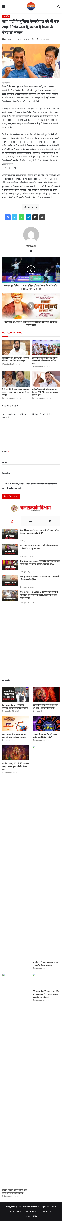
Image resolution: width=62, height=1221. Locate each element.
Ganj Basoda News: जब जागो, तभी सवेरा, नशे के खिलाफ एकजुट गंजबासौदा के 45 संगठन (39, 531)
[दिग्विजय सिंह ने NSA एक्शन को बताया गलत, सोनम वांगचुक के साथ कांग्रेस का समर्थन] (16, 378)
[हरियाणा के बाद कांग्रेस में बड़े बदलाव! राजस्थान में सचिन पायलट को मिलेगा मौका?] (46, 347)
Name (5, 451)
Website (6, 473)
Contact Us (35, 1211)
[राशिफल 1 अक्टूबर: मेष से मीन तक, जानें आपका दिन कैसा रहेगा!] (46, 723)
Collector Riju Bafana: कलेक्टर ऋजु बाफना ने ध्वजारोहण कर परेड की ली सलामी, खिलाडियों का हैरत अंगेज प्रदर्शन (39, 595)
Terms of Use (22, 1211)
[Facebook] (8, 217)
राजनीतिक (6, 16)
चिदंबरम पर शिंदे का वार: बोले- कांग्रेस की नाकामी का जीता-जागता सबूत (15, 359)
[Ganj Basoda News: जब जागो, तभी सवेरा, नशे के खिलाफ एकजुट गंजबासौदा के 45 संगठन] (10, 534)
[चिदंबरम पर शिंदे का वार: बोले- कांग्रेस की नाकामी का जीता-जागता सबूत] (16, 347)
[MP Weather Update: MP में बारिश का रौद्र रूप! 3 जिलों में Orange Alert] (10, 549)
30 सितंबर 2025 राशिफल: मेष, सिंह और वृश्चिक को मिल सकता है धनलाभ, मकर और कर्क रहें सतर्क (46, 994)
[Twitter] (14, 217)
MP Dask (8, 39)
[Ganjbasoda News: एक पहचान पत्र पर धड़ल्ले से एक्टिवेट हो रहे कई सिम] (10, 580)
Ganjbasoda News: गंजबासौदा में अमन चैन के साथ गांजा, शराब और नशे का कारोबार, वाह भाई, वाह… (40, 562)
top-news (31, 207)
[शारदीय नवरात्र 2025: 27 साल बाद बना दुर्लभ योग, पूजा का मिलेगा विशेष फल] (15, 752)
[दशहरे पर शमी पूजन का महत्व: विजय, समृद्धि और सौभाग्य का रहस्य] (46, 852)
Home (11, 1211)
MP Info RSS (47, 1211)
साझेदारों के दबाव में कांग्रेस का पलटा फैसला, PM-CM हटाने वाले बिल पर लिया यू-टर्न (45, 392)
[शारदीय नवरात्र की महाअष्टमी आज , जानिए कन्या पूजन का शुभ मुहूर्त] (15, 1080)
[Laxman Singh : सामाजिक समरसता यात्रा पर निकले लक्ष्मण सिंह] (15, 694)
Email (5, 462)
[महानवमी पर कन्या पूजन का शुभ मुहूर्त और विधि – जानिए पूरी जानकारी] (46, 694)
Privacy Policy (31, 1216)
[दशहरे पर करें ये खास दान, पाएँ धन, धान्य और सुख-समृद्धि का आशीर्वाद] (15, 723)
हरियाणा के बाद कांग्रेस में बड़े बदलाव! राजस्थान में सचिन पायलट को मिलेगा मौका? (45, 360)
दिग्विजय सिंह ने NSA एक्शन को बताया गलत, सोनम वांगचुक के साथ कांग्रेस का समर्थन (15, 392)
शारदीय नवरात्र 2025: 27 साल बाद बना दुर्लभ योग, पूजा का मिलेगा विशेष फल (15, 766)
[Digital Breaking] (31, 6)
